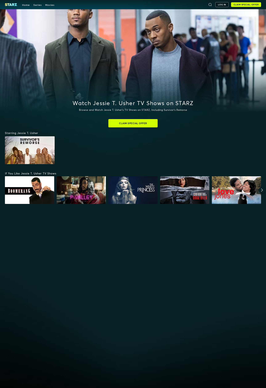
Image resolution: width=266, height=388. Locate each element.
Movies (49, 4)
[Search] (210, 4)
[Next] (262, 190)
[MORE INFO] (29, 190)
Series (37, 4)
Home (26, 4)
